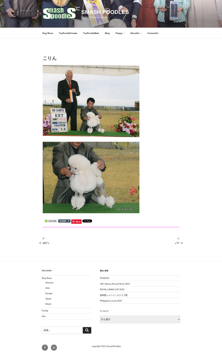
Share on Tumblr (64, 220)
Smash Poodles (105, 12)
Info (43, 316)
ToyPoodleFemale (68, 33)
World (48, 304)
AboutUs (134, 33)
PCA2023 (104, 278)
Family (45, 310)
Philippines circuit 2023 (111, 301)
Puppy (119, 33)
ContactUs (152, 33)
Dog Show (47, 33)
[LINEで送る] (51, 220)
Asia (47, 288)
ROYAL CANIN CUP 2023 (112, 289)
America (49, 282)
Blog (107, 33)
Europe (48, 293)
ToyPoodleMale (91, 33)
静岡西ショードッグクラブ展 (113, 295)
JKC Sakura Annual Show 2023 (115, 284)
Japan (48, 298)
